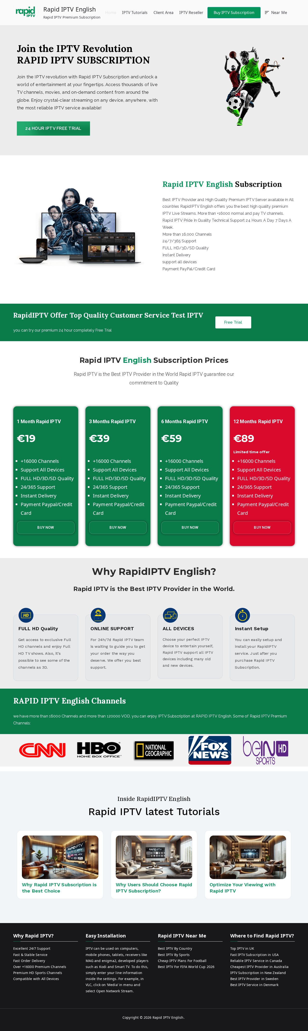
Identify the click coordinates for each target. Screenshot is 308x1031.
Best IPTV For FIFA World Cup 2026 (186, 966)
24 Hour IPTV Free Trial (53, 128)
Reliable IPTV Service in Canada (256, 960)
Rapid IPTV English (69, 9)
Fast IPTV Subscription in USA (254, 954)
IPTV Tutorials (135, 12)
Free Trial (233, 322)
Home (110, 12)
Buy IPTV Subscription (234, 12)
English (137, 360)
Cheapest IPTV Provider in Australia (259, 966)
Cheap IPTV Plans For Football (182, 960)
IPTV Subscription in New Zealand (258, 972)
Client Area (164, 12)
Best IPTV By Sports (174, 954)
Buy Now (45, 527)
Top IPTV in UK (242, 948)
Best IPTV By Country (175, 948)
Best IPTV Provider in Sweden (254, 978)
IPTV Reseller (191, 12)
